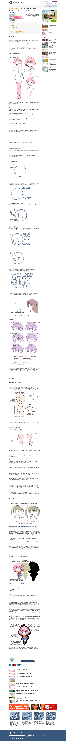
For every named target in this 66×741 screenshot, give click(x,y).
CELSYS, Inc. (42, 732)
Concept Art (27, 6)
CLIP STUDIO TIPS (43, 734)
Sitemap (50, 734)
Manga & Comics (51, 6)
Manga (20, 22)
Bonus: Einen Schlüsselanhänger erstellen (17, 32)
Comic (15, 22)
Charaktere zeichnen (39, 6)
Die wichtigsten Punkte (14, 27)
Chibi (11, 22)
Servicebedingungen (52, 732)
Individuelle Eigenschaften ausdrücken (16, 31)
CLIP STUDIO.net (43, 735)
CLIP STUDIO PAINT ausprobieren (27, 661)
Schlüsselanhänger (26, 22)
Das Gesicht (12, 28)
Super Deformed (33, 22)
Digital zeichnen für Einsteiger (15, 6)
